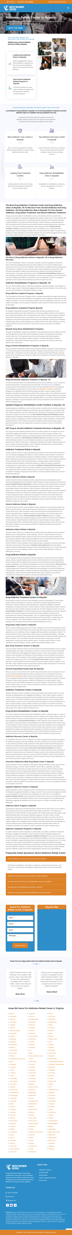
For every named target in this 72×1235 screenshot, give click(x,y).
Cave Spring (13, 1081)
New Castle (32, 1118)
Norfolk (31, 1129)
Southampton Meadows (55, 1061)
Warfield (50, 1126)
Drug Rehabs (43, 1175)
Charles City (13, 1089)
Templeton (51, 1092)
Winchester (51, 1140)
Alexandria (13, 1016)
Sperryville (51, 1067)
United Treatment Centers (35, 1232)
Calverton (13, 1067)
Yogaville (51, 1146)
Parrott (31, 1149)
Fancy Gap (13, 1146)
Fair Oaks (13, 1140)
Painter (31, 1140)
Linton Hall (32, 1073)
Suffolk (50, 1084)
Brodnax (12, 1056)
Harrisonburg (33, 1036)
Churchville (13, 1098)
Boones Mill (13, 1050)
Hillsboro (32, 1044)
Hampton (32, 1027)
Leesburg (32, 1070)
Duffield (12, 1129)
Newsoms (32, 1126)
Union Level (52, 1112)
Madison (31, 1084)
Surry (50, 1087)
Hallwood (32, 1025)
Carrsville (13, 1073)
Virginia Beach (53, 1120)
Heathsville (32, 1039)
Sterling (50, 1078)
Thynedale (51, 1098)
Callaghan (13, 1064)
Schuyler (51, 1044)
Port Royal (51, 1016)
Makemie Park (33, 1087)
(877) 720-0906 (26, 2)
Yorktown (51, 1149)
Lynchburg (32, 1081)
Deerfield (12, 1123)
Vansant (50, 1115)
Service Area (43, 1180)
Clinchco (12, 1106)
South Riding (52, 1058)
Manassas (32, 1089)
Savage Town (52, 1039)
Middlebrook (33, 1104)
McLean (31, 1098)
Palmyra (31, 1143)
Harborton (32, 1033)
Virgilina (51, 1118)
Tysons (50, 1109)
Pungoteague (52, 1022)
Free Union (13, 1151)
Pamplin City (33, 1146)
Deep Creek (13, 1120)
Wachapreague (53, 1123)
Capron (12, 1070)
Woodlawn (51, 1143)
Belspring (13, 1039)
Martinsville (32, 1095)
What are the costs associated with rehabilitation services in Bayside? (29, 892)
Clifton (12, 1104)
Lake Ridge (32, 1061)
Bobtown (12, 1047)
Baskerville (13, 1033)
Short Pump (52, 1053)
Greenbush (32, 1022)
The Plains (51, 1095)
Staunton (51, 1075)
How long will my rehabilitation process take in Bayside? (25, 887)
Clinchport (13, 1109)
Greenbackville (33, 1019)
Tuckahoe (51, 1106)
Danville (12, 1118)
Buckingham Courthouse (17, 1058)
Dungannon (13, 1132)
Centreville (13, 1084)
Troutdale (51, 1104)
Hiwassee (32, 1047)
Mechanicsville (33, 1101)
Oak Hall (31, 1135)
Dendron (12, 1126)
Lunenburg (32, 1078)
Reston (50, 1025)
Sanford (50, 1036)
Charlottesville (14, 1092)
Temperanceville (53, 1089)
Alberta (12, 1013)
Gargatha (32, 1013)
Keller (31, 1053)
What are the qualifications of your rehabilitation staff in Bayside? (28, 876)
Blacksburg (13, 1044)
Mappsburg (32, 1092)
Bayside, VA (12, 1200)
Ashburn (12, 1027)
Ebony (12, 1135)
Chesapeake (14, 1095)
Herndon (31, 1042)
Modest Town (33, 1109)
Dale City (12, 1115)
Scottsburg (51, 1050)
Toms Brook (52, 1101)
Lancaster (32, 1064)
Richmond (51, 1027)
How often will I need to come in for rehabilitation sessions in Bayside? (29, 881)
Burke (11, 1061)
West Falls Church (54, 1132)
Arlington (12, 1025)
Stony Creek (52, 1081)
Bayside (12, 1036)
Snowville (51, 1056)
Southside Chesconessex (56, 1064)
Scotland (51, 1047)
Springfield (51, 1070)
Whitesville (51, 1135)
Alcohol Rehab (43, 1172)
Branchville (13, 1053)
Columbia (13, 1112)
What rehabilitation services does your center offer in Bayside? (27, 859)
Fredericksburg (14, 1149)
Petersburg (32, 1151)
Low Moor (32, 1075)
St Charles (51, 1073)
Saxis (50, 1042)
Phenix (50, 1013)
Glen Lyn (32, 1016)
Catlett (12, 1075)
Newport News (33, 1123)
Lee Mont (32, 1067)
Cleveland (13, 1101)
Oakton (31, 1137)
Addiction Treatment (45, 1170)
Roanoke (51, 1030)
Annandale (13, 1022)
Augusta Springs (15, 1030)
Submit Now (20, 945)
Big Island (13, 1042)
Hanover (31, 1030)
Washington (52, 1129)
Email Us (12, 2)
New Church (33, 1120)
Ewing (12, 1137)
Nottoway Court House (36, 1132)
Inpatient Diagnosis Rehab (47, 1178)
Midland (31, 1106)
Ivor (30, 1050)
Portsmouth (51, 1019)
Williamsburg (52, 1137)
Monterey (32, 1112)
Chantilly (12, 1087)
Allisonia (12, 1019)
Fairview (12, 1143)
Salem (50, 1033)
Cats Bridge (13, 1078)
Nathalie (31, 1115)
